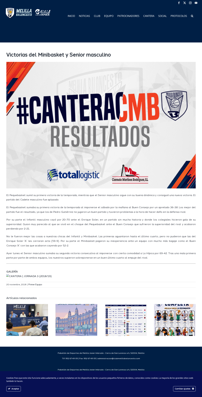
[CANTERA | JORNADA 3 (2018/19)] (29, 276)
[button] (192, 16)
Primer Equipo (35, 285)
